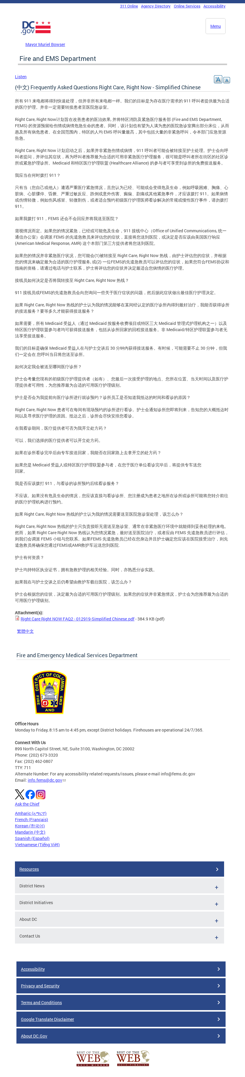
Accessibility (214, 6)
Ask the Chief (27, 804)
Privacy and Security (40, 986)
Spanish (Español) (32, 838)
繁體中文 (25, 631)
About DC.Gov (34, 1036)
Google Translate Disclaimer (47, 1019)
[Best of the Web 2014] (93, 1066)
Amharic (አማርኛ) (31, 813)
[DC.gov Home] (36, 33)
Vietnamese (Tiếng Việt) (37, 844)
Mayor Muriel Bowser (45, 44)
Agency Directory (156, 6)
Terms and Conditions (41, 1002)
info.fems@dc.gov (45, 780)
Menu (215, 26)
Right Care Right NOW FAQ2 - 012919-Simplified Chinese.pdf (77, 619)
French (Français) (31, 819)
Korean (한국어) (30, 826)
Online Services (187, 6)
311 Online (129, 6)
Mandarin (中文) (30, 832)
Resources (29, 869)
